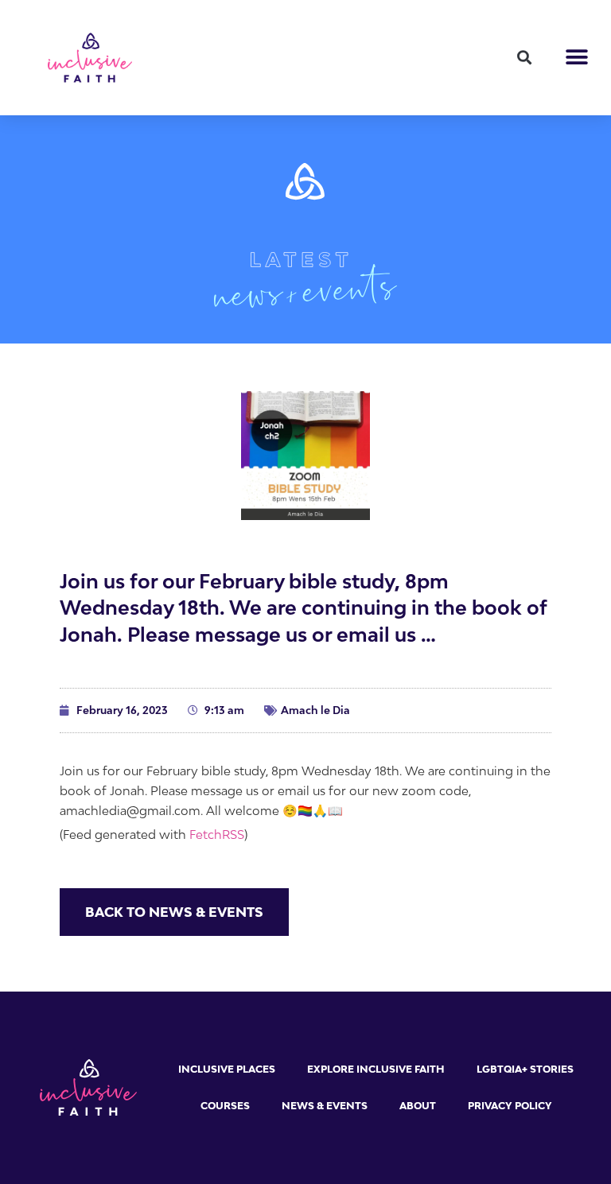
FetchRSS (216, 834)
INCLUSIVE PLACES (226, 1069)
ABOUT (417, 1106)
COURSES (225, 1106)
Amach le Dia (315, 710)
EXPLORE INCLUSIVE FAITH (376, 1069)
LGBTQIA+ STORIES (525, 1069)
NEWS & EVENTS (325, 1106)
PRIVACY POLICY (510, 1106)
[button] (524, 58)
